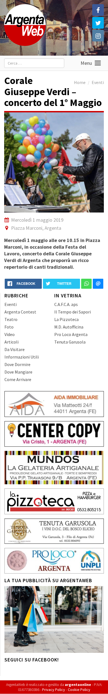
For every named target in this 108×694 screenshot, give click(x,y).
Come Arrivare (17, 379)
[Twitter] (98, 23)
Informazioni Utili (21, 357)
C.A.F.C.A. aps (66, 304)
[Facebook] (98, 10)
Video (9, 334)
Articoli (11, 342)
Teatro (10, 319)
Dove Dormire (17, 364)
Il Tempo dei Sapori (72, 312)
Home (80, 82)
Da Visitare (14, 349)
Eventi (98, 82)
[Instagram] (98, 35)
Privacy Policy (53, 689)
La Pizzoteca (66, 319)
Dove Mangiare (18, 372)
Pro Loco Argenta (71, 334)
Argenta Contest (20, 312)
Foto (9, 327)
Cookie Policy (79, 689)
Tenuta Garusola (70, 342)
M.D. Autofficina (68, 327)
